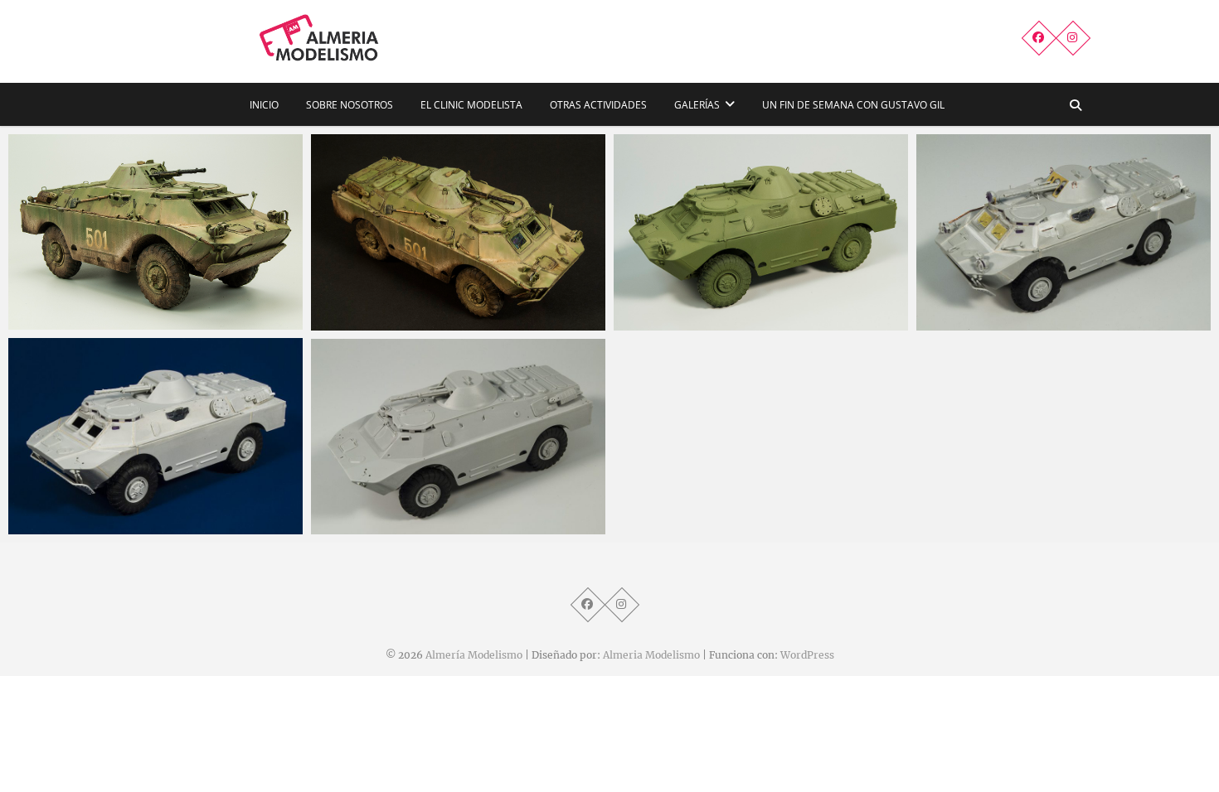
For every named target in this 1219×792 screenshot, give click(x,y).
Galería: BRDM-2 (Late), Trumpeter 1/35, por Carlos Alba (145, 312)
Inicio (264, 105)
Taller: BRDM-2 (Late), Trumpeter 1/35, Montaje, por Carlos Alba (443, 516)
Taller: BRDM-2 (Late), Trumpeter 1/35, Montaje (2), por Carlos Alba (140, 516)
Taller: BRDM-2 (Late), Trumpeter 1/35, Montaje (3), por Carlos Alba (1048, 313)
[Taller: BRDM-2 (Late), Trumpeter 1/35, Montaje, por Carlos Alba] (458, 437)
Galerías (697, 105)
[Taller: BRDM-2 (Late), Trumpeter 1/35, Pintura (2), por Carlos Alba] (458, 232)
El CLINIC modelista (471, 105)
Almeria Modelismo (651, 655)
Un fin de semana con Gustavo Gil (853, 105)
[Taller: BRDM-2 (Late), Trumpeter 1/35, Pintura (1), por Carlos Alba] (761, 232)
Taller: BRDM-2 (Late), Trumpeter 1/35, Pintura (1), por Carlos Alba (746, 313)
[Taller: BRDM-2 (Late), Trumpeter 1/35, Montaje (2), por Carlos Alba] (155, 436)
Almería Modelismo (473, 655)
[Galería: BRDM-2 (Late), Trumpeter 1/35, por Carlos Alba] (155, 232)
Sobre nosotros (349, 105)
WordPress (807, 655)
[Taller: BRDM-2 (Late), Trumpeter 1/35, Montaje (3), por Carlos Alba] (1063, 232)
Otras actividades (598, 105)
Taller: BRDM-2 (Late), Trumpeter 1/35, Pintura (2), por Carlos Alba (443, 313)
